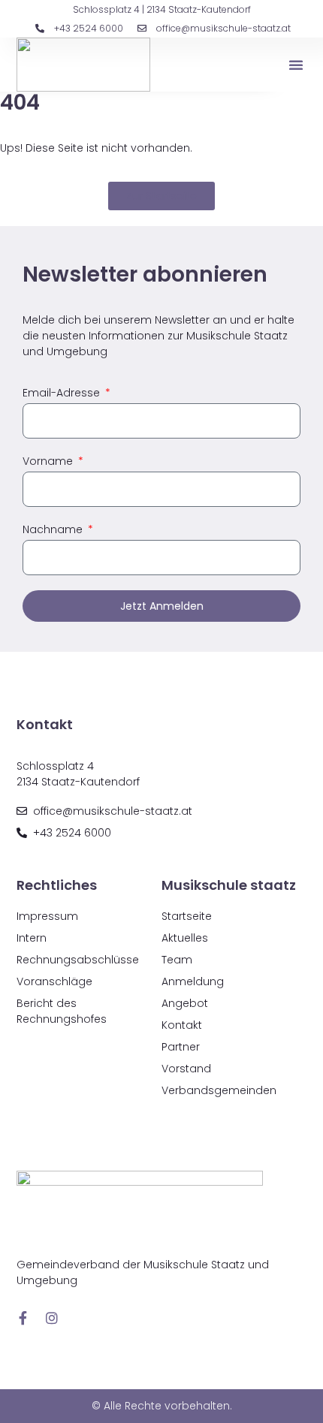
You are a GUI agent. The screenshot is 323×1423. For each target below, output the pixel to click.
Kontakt (182, 1025)
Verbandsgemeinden (219, 1090)
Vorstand (186, 1068)
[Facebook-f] (23, 1318)
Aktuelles (185, 937)
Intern (32, 937)
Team (177, 959)
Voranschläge (54, 981)
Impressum (47, 916)
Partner (181, 1046)
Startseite (187, 916)
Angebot (185, 1003)
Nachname (54, 529)
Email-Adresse (63, 392)
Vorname (49, 461)
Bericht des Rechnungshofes (62, 1011)
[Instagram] (52, 1318)
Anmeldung (193, 981)
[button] (296, 64)
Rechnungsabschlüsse (78, 959)
